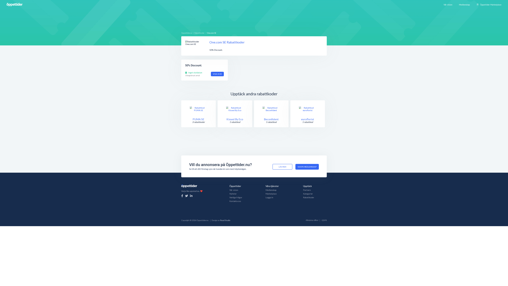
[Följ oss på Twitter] (186, 196)
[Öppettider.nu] (14, 4)
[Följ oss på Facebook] (182, 196)
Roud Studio (225, 220)
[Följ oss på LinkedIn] (191, 196)
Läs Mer (282, 167)
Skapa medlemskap (307, 167)
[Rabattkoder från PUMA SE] (198, 108)
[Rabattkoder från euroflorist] (307, 108)
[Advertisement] (254, 19)
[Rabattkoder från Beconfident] (271, 108)
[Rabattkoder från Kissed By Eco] (234, 108)
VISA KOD (217, 74)
